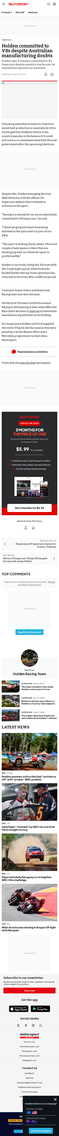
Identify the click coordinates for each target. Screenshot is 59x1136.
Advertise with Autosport (29, 1087)
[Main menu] (3, 4)
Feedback (29, 1073)
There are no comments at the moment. (29, 583)
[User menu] (54, 4)
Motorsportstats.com (29, 1056)
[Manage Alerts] (33, 528)
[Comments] (53, 74)
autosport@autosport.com (29, 1082)
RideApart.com (29, 1060)
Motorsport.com (29, 1051)
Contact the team (29, 1092)
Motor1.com (29, 1042)
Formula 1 (7, 12)
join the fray (27, 363)
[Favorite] (46, 74)
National (32, 12)
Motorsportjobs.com (29, 1046)
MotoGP (20, 12)
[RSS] (41, 1025)
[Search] (49, 4)
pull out (35, 311)
